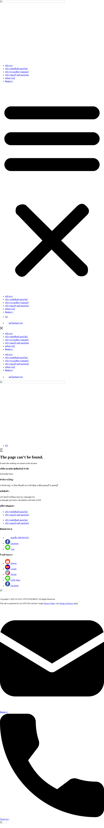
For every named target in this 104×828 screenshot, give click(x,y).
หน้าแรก (9, 65)
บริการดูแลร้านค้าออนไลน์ (17, 75)
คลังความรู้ (10, 78)
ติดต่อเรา (9, 81)
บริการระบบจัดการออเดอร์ (17, 72)
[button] (52, 189)
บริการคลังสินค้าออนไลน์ (16, 69)
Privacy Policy (50, 603)
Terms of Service (66, 603)
